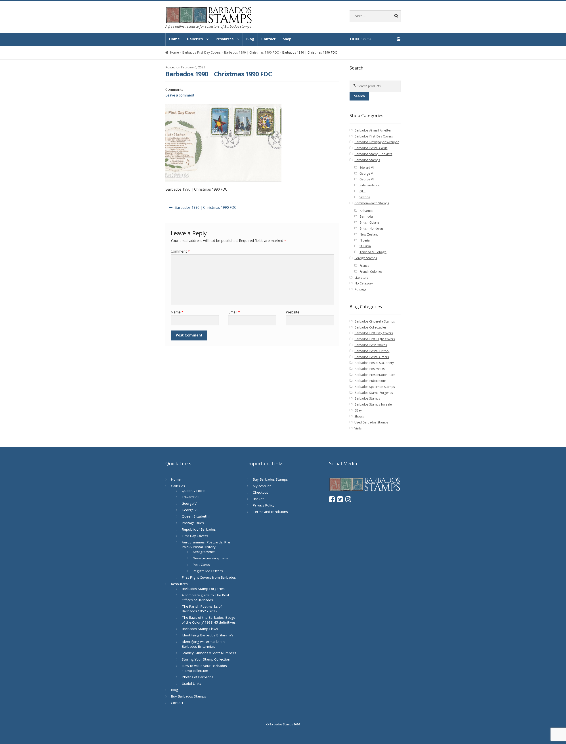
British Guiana (369, 222)
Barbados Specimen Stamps (374, 387)
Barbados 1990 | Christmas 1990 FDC (251, 52)
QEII (362, 191)
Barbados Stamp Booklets (373, 154)
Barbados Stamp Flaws (200, 628)
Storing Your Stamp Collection (206, 659)
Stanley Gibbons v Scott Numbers (209, 653)
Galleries (195, 39)
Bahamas (366, 211)
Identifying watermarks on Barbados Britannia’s (203, 644)
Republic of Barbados (199, 529)
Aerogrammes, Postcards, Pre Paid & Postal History (206, 544)
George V (366, 173)
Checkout (260, 492)
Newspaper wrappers (210, 558)
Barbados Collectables (370, 327)
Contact (268, 39)
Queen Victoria (193, 490)
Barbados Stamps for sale (373, 404)
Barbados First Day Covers (201, 52)
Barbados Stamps (367, 160)
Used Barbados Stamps (371, 422)
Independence (369, 185)
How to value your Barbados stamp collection (204, 668)
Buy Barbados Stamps (188, 696)
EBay (358, 410)
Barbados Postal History (371, 351)
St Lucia (365, 246)
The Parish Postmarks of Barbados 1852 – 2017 (202, 608)
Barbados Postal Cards (370, 148)
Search (359, 96)
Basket (258, 499)
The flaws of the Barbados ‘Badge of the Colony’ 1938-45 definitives (209, 619)
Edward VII (367, 167)
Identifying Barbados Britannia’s (207, 635)
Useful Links (191, 683)
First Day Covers (195, 535)
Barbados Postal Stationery (374, 363)
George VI (366, 179)
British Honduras (371, 228)
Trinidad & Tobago (372, 252)
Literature (361, 277)
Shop (287, 39)
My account (262, 486)
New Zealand (369, 234)
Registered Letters (208, 571)
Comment (180, 251)
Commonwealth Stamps (371, 203)
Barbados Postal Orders (371, 357)
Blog (250, 39)
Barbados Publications (370, 381)
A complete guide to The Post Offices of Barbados (205, 597)
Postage (360, 289)
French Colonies (370, 271)
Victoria (364, 197)
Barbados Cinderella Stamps (374, 321)
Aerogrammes (204, 551)
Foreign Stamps (365, 258)
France (364, 265)
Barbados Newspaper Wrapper (376, 142)
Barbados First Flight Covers (374, 339)
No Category (363, 283)
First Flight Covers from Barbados (209, 577)
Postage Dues (193, 523)
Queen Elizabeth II (197, 516)
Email (234, 312)
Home (174, 39)
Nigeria (364, 240)
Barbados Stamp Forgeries (373, 392)
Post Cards (201, 564)
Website (292, 312)
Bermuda (366, 216)
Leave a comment (179, 95)
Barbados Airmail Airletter (372, 130)
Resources (224, 39)
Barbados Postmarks (369, 369)
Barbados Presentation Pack (374, 375)
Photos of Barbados (197, 677)
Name (177, 312)
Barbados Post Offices (370, 345)
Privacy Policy (263, 505)
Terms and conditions (270, 511)
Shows (359, 416)
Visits (358, 428)
